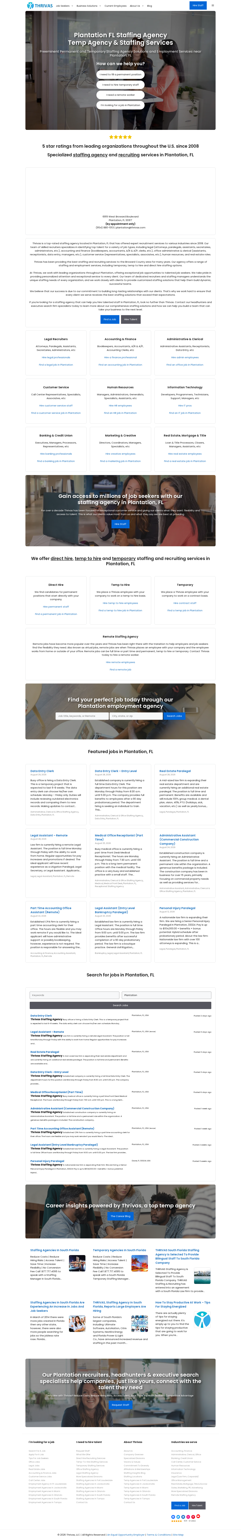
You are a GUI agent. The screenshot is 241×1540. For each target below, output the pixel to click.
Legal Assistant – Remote (49, 835)
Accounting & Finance (120, 339)
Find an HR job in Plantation (120, 413)
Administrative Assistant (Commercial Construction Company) (179, 839)
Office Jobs (34, 1461)
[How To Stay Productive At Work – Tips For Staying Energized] (202, 1326)
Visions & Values (132, 1461)
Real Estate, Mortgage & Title (185, 435)
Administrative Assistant (172, 888)
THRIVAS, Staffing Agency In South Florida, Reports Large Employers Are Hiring (119, 1307)
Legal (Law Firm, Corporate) (185, 1476)
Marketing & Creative (120, 435)
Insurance (176, 1473)
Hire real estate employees (185, 453)
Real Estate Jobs (37, 1469)
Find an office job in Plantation (185, 364)
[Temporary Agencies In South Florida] (139, 1269)
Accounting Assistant (64, 953)
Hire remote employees (120, 662)
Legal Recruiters (56, 339)
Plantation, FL (47, 814)
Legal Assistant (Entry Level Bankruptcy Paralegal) (115, 910)
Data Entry (35, 814)
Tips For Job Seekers (39, 1458)
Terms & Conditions (159, 1534)
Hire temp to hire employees (120, 603)
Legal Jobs (34, 1465)
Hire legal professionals (56, 357)
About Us (135, 6)
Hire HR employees (120, 405)
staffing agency (90, 155)
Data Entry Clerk (42, 771)
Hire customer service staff (56, 405)
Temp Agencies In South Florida (139, 1495)
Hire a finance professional (120, 357)
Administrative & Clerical (185, 339)
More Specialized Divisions (89, 1476)
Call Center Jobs (37, 1480)
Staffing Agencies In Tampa (90, 1498)
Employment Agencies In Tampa (45, 1502)
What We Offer (83, 1454)
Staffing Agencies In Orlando (90, 1491)
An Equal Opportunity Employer (126, 1534)
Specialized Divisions (134, 1458)
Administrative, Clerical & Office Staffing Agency (54, 811)
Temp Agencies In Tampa (137, 1498)
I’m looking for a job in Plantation (120, 105)
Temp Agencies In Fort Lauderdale (141, 1480)
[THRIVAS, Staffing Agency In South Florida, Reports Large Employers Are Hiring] (139, 1330)
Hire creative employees (120, 453)
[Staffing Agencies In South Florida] (77, 1269)
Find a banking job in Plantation (56, 461)
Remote (70, 876)
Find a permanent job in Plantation (56, 614)
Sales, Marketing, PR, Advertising (187, 1487)
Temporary (185, 585)
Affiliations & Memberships (137, 1469)
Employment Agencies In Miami (44, 1491)
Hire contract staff (185, 603)
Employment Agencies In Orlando (45, 1495)
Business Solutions (87, 6)
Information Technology (185, 387)
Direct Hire (56, 585)
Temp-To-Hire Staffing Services (92, 1461)
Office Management (181, 1480)
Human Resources (120, 387)
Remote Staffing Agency (120, 637)
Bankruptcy (100, 953)
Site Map (178, 1534)
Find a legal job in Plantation (56, 364)
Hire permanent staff (56, 606)
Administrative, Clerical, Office (186, 1454)
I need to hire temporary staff (120, 84)
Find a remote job (120, 669)
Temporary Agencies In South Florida (119, 1250)
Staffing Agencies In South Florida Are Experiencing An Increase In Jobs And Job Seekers (57, 1307)
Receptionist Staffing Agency (109, 886)
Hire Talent (130, 319)
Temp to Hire (120, 585)
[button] (213, 5)
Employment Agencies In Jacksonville (47, 1487)
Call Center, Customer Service (186, 1461)
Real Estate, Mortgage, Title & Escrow (189, 1483)
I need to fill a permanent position (120, 74)
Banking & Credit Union (56, 435)
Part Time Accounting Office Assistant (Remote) (50, 910)
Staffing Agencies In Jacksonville (92, 1483)
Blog (149, 6)
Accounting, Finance (181, 1450)
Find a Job (110, 319)
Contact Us (82, 1502)
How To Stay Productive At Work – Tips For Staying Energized (182, 1305)
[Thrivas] (39, 5)
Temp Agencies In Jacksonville (139, 1483)
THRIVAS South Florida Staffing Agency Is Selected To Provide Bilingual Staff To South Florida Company (177, 1256)
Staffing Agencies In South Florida (54, 1250)
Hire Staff (198, 5)
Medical (99, 883)
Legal (162, 811)
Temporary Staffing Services (90, 1465)
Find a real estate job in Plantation (185, 461)
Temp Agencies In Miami (136, 1487)
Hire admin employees (185, 357)
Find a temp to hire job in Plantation (120, 610)
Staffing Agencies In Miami (89, 1487)
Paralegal (170, 811)
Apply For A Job (36, 1454)
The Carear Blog (120, 1216)
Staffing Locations (133, 1476)
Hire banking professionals (56, 453)
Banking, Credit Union (182, 1458)
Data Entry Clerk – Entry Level (116, 771)
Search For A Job (37, 1450)
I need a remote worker (120, 95)
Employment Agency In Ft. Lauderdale (47, 1483)
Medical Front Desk (113, 883)
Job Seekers (63, 6)
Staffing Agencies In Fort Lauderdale (94, 1480)
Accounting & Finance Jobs (42, 1473)
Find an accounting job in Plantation (120, 364)
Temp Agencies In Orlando (137, 1491)
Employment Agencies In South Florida (48, 1498)
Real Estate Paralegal (175, 771)
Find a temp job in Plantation (185, 610)
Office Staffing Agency (87, 1469)
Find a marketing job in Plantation (120, 461)
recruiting (129, 155)
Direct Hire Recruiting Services (90, 1458)
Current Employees (116, 6)
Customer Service (56, 387)
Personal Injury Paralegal (177, 908)
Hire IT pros (185, 405)
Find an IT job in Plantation (185, 413)
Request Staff (120, 1405)
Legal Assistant (44, 876)
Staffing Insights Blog (134, 1473)
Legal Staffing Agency (87, 1473)
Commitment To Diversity (136, 1465)
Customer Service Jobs (40, 1476)
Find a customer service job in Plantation (56, 413)
